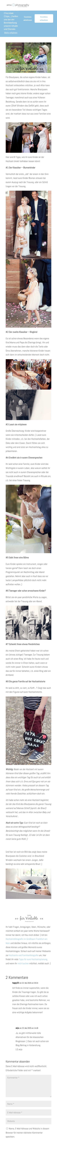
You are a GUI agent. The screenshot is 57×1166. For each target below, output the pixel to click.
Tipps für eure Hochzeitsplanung (33, 959)
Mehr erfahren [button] (10, 33)
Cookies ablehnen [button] (27, 18)
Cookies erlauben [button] (44, 18)
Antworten (45, 1018)
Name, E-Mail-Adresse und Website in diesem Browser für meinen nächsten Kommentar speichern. (27, 1132)
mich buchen (23, 963)
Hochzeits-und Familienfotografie (23, 955)
